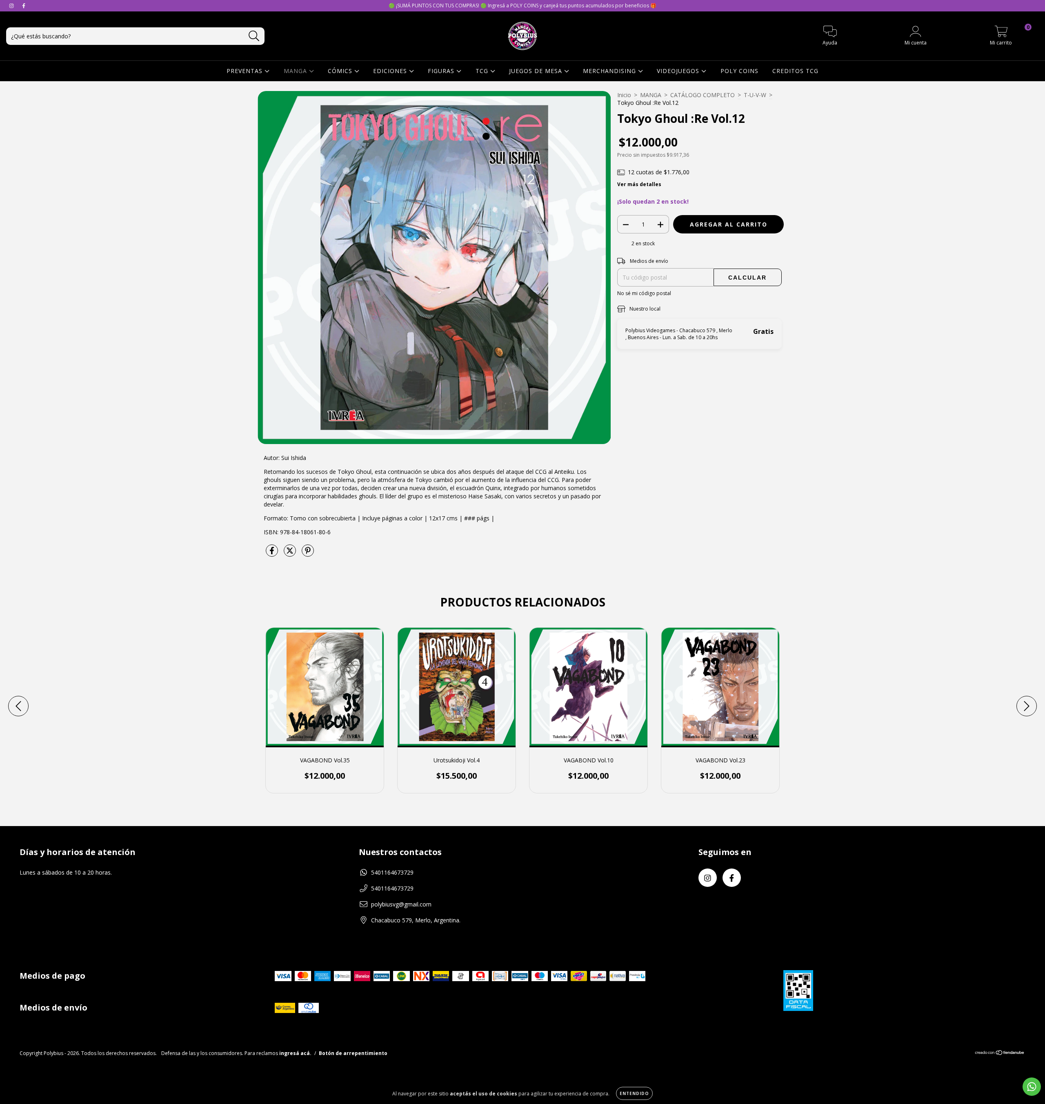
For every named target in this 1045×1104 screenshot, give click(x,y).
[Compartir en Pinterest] (308, 554)
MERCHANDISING (610, 71)
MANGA (296, 71)
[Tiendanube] (999, 1053)
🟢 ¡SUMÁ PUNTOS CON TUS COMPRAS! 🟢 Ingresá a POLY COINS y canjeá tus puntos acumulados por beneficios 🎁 (522, 5)
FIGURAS (442, 71)
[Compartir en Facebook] (273, 554)
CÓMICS (341, 71)
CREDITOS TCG (795, 71)
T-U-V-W (755, 95)
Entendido (634, 1093)
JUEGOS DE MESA (536, 71)
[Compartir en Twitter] (291, 554)
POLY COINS (739, 71)
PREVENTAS (246, 71)
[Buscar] (254, 36)
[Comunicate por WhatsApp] (1032, 1086)
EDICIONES (391, 71)
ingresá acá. (295, 1053)
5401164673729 (392, 872)
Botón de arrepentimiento (353, 1053)
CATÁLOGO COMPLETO (702, 95)
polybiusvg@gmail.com (401, 904)
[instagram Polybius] (12, 5)
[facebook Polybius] (23, 5)
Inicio (624, 95)
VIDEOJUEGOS (679, 71)
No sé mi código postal (644, 293)
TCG (483, 71)
